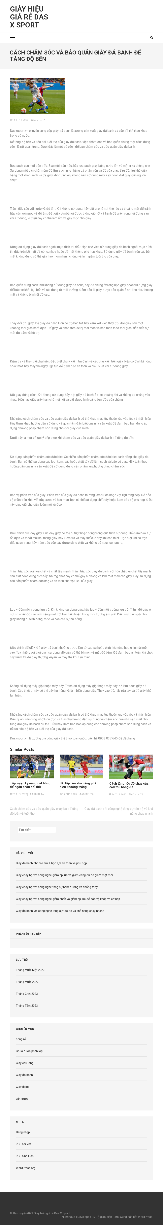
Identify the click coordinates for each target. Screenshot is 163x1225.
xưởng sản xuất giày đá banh (94, 131)
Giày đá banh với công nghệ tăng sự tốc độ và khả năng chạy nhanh (60, 911)
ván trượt (22, 1099)
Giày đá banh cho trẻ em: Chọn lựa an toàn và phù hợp (51, 863)
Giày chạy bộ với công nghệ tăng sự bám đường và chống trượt (57, 887)
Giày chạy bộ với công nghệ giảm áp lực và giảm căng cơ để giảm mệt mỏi (64, 875)
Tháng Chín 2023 (27, 994)
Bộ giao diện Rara (107, 1217)
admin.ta (39, 120)
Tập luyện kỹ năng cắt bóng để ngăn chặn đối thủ (30, 785)
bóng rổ (21, 1039)
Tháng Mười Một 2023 (30, 970)
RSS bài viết (23, 1144)
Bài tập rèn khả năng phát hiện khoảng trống (78, 785)
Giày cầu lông (24, 1063)
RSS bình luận (25, 1156)
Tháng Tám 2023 (27, 1005)
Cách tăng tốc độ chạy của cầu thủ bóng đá (128, 785)
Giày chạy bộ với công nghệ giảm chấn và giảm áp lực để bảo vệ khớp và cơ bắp (68, 899)
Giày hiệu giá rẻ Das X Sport (29, 17)
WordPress (145, 1217)
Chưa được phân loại (29, 1051)
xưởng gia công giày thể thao (52, 738)
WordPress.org (25, 1168)
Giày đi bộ (22, 1087)
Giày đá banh (24, 1075)
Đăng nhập (23, 1132)
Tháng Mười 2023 (27, 982)
